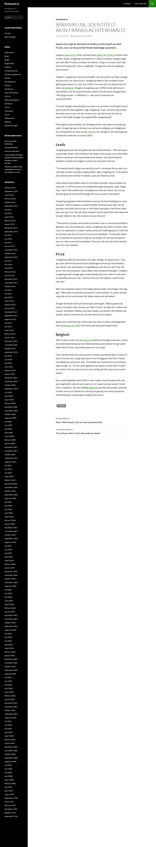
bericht (92, 131)
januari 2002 (10, 699)
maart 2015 (9, 217)
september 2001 (11, 714)
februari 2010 (10, 370)
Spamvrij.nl (70, 54)
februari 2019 (10, 188)
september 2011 (11, 315)
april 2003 (9, 644)
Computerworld (11, 71)
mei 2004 (8, 597)
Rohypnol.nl (12, 3)
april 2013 (9, 268)
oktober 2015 (10, 202)
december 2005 (11, 527)
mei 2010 (8, 363)
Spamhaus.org (67, 325)
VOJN (7, 114)
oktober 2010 (10, 348)
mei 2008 (8, 429)
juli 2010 (8, 356)
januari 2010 (10, 374)
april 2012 (9, 297)
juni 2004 (8, 593)
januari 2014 (10, 246)
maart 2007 (9, 476)
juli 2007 (8, 465)
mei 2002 (8, 685)
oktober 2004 (10, 579)
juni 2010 (8, 359)
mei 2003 (8, 641)
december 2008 (11, 407)
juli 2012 (8, 290)
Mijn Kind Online (11, 93)
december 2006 (11, 484)
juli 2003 (8, 633)
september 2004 (11, 582)
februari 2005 (10, 564)
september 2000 (11, 758)
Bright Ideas (9, 63)
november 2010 (11, 345)
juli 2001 (8, 721)
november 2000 (11, 750)
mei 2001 (8, 728)
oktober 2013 (10, 253)
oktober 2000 (10, 754)
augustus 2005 (10, 542)
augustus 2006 (10, 498)
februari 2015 (10, 220)
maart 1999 (9, 794)
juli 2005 (8, 546)
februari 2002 (10, 696)
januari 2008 (10, 443)
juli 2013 (8, 261)
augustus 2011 (10, 319)
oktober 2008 (10, 414)
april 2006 (9, 513)
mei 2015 (8, 213)
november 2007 (11, 451)
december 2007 (11, 447)
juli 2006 (8, 502)
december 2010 (11, 341)
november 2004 (11, 575)
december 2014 (11, 228)
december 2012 (11, 279)
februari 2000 (10, 783)
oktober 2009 (10, 385)
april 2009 (9, 396)
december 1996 (11, 809)
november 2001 (11, 707)
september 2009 (11, 389)
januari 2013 (10, 275)
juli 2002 (8, 677)
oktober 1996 (10, 813)
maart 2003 (9, 648)
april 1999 (9, 791)
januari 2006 (10, 524)
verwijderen (68, 87)
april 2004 (9, 601)
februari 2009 (10, 403)
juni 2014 (8, 239)
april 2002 (9, 688)
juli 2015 (8, 209)
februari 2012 (10, 305)
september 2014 (11, 231)
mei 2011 (8, 326)
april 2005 (9, 557)
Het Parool (9, 89)
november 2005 (11, 531)
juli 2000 (8, 765)
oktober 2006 (10, 491)
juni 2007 (8, 469)
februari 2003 (10, 652)
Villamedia (9, 111)
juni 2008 (8, 425)
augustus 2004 (10, 586)
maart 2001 (9, 736)
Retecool (93, 387)
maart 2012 (9, 301)
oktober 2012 (10, 286)
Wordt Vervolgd (11, 125)
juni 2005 (8, 549)
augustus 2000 (10, 761)
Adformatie (9, 52)
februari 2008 (10, 440)
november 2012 (11, 283)
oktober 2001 (10, 710)
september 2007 (11, 458)
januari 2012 (10, 308)
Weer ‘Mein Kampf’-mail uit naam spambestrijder (79, 420)
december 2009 (11, 378)
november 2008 (11, 410)
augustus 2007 (10, 462)
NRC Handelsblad (12, 100)
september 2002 (11, 670)
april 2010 (9, 367)
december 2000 (11, 747)
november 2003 (11, 619)
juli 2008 (8, 421)
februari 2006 (10, 520)
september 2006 (11, 495)
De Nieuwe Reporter (13, 74)
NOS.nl (7, 96)
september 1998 (11, 798)
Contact (127, 4)
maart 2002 (9, 692)
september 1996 (11, 816)
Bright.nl (8, 67)
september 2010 (11, 352)
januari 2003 (10, 655)
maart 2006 (9, 516)
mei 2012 (8, 294)
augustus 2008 (10, 418)
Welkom (8, 122)
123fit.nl (110, 54)
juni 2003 (8, 637)
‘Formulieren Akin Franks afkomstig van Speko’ (78, 431)
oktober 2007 (10, 454)
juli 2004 (8, 590)
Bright (7, 60)
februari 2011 (10, 334)
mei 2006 (8, 509)
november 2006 (11, 487)
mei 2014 (8, 242)
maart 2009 (9, 400)
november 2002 (11, 663)
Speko (100, 54)
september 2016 (11, 191)
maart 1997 (9, 802)
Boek (7, 56)
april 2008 (9, 432)
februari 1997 (10, 805)
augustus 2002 (10, 674)
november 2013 (11, 250)
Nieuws (61, 406)
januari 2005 (10, 568)
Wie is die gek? (141, 4)
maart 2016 (9, 195)
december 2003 (11, 615)
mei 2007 (8, 473)
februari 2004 (10, 608)
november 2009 (11, 381)
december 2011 (11, 312)
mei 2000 (8, 772)
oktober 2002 (10, 666)
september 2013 (11, 257)
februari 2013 (10, 272)
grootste (86, 340)
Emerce (8, 85)
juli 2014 (8, 235)
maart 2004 (9, 604)
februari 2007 (10, 480)
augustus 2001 (10, 717)
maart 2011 (9, 330)
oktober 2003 (10, 622)
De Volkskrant (10, 82)
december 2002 (11, 659)
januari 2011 (10, 337)
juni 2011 (8, 323)
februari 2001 (10, 739)
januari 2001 (10, 743)
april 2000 (9, 776)
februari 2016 (10, 199)
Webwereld (62, 19)
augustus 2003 (10, 630)
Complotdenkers (11, 147)
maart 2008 (9, 436)
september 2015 (11, 206)
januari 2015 (10, 224)
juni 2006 (8, 506)
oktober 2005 (10, 535)
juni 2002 (8, 681)
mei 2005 (8, 553)
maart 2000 (9, 780)
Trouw (7, 107)
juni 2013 (8, 264)
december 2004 (11, 571)
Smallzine (8, 103)
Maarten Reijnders (82, 36)
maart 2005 (9, 560)
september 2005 (11, 538)
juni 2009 (8, 392)
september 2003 (11, 626)
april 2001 (9, 732)
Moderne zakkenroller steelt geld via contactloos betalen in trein (13, 169)
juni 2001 (8, 725)
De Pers (8, 78)
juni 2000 (8, 769)
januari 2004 (10, 612)
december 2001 (11, 703)
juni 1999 (8, 787)
